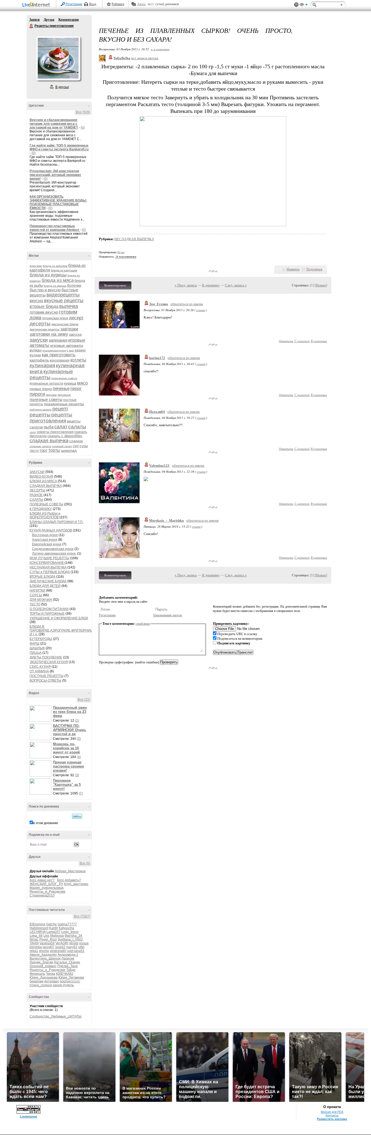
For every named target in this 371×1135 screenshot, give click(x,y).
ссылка (200, 310)
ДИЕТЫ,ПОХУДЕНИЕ (46, 657)
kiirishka (36, 947)
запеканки (58, 340)
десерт (76, 317)
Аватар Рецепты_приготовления (58, 58)
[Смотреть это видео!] (41, 714)
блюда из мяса (58, 280)
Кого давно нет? (42, 880)
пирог (76, 388)
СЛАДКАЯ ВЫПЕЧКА (46, 486)
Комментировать (115, 285)
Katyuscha (66, 928)
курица (70, 383)
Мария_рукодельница (47, 888)
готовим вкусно (44, 312)
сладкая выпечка (49, 440)
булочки (74, 285)
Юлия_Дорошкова (44, 977)
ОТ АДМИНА (39, 671)
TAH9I (34, 943)
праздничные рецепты (64, 404)
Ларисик (67, 958)
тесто (34, 451)
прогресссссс (70, 981)
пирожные (64, 394)
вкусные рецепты (63, 300)
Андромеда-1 (68, 955)
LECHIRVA (38, 932)
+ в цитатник (160, 49)
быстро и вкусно (45, 289)
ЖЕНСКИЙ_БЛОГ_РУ (46, 884)
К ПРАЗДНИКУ (41, 509)
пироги (37, 394)
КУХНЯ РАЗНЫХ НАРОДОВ (51, 530)
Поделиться (314, 269)
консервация (60, 360)
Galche (51, 924)
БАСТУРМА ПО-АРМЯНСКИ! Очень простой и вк (69, 730)
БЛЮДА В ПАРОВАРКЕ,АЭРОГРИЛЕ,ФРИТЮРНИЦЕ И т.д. (62, 630)
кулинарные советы (64, 378)
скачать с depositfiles (65, 436)
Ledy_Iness (69, 932)
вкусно (36, 300)
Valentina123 (159, 465)
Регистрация (73, 4)
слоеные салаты (40, 446)
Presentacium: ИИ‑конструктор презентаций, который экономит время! (55, 175)
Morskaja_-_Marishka (166, 520)
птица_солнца (41, 985)
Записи (34, 19)
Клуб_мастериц (76, 884)
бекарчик (36, 981)
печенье (61, 388)
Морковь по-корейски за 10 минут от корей (66, 748)
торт (43, 450)
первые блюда (41, 389)
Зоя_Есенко (158, 304)
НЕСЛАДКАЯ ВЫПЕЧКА (48, 567)
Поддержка (296, 4)
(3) (77, 775)
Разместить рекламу (332, 1119)
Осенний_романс (43, 966)
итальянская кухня (54, 350)
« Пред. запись (186, 285)
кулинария (42, 365)
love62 (60, 947)
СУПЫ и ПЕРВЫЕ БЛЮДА (50, 572)
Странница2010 (42, 895)
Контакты (332, 1115)
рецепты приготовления (51, 417)
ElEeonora (37, 924)
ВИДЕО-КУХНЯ (41, 476)
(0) (83, 127)
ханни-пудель (63, 985)
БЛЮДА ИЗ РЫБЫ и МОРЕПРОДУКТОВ (45, 515)
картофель (39, 360)
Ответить (286, 341)
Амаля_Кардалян (43, 955)
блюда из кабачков (55, 265)
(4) (79, 757)
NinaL (34, 939)
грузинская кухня (55, 318)
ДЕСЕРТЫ (37, 490)
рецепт (60, 409)
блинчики (36, 265)
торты (54, 450)
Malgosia (57, 936)
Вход (92, 4)
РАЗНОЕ (36, 495)
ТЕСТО (35, 604)
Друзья (49, 19)
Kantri (53, 928)
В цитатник (319, 341)
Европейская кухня (46, 544)
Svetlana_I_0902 (70, 939)
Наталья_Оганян (67, 962)
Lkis (46, 936)
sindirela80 (58, 951)
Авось (141, 4)
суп (76, 446)
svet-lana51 (75, 951)
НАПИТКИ (37, 590)
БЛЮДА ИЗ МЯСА (43, 481)
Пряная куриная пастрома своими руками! (68, 766)
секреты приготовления (55, 432)
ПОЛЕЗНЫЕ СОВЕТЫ (46, 504)
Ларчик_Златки (41, 962)
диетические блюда (64, 324)
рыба (49, 427)
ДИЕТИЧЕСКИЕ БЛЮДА (48, 581)
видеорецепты (63, 295)
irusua (84, 943)
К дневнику (211, 285)
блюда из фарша (55, 285)
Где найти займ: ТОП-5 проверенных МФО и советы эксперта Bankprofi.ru (59, 147)
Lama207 (53, 932)
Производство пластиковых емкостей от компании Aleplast (55, 228)
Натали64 (157, 412)
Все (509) (83, 112)
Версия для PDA (332, 1112)
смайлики (143, 623)
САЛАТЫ (36, 500)
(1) (77, 720)
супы (84, 446)
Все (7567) (82, 916)
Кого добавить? (69, 880)
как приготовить (59, 354)
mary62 (71, 947)
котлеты (78, 360)
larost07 (49, 947)
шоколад (69, 450)
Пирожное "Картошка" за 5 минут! (67, 784)
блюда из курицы (48, 274)
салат (60, 426)
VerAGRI (61, 943)
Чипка (50, 974)
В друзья (62, 87)
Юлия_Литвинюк (71, 977)
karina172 (157, 358)
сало (33, 432)
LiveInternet (37, 5)
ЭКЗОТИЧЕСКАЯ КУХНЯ (49, 662)
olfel (81, 947)
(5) (79, 739)
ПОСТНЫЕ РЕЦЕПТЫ (47, 676)
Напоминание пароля (167, 615)
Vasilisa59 (47, 943)
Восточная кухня (45, 535)
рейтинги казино (41, 409)
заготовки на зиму (49, 334)
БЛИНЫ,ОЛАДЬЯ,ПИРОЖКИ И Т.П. (56, 522)
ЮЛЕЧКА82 (64, 974)
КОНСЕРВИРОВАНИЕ (47, 563)
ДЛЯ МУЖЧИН (41, 600)
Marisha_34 (73, 936)
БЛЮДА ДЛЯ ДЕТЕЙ (45, 586)
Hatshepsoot (39, 928)
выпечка (68, 306)
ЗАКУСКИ (37, 472)
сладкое (76, 441)
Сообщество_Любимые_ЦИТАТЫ (55, 1016)
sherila (44, 951)
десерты (40, 323)
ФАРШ (34, 643)
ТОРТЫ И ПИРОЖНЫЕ (47, 614)
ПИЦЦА (36, 653)
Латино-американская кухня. (54, 553)
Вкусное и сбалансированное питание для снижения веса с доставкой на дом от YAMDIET (54, 123)
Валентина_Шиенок (45, 958)
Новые (321, 285)
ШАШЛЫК (37, 648)
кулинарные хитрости (46, 383)
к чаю (70, 350)
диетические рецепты (44, 329)
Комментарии (68, 19)
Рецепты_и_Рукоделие (47, 891)
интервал (51, 981)
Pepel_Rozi (48, 939)
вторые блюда (44, 306)
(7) (81, 793)
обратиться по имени (187, 304)
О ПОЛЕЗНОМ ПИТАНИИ (49, 609)
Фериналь (37, 974)
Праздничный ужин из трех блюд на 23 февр (70, 712)
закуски (39, 340)
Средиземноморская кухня (53, 549)
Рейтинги (118, 4)
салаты (77, 426)
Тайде (71, 970)
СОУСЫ (36, 595)
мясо (82, 383)
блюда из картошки (64, 270)
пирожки (51, 394)
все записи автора (144, 58)
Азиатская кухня (44, 540)
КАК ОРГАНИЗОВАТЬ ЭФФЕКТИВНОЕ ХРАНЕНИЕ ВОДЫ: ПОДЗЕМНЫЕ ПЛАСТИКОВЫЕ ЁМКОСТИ (58, 202)
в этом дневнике (45, 823)
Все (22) (84, 699)
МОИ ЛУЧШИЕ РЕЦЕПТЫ (49, 558)
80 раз (120, 252)
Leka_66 (36, 936)
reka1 (34, 951)
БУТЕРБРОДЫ (41, 639)
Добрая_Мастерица (70, 871)
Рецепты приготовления (31, 26)
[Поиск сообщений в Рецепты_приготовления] (77, 816)
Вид (304, 5)
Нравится (293, 269)
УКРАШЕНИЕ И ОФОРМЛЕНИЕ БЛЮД (59, 618)
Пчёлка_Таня (67, 966)
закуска (75, 334)
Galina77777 (67, 924)
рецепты (40, 414)
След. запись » (236, 285)
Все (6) (85, 863)
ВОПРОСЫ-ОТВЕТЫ (45, 680)
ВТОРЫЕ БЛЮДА (42, 577)
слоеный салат (62, 446)
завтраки (69, 329)
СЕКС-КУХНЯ (40, 667)
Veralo (73, 943)
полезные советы (46, 399)
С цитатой (302, 341)
